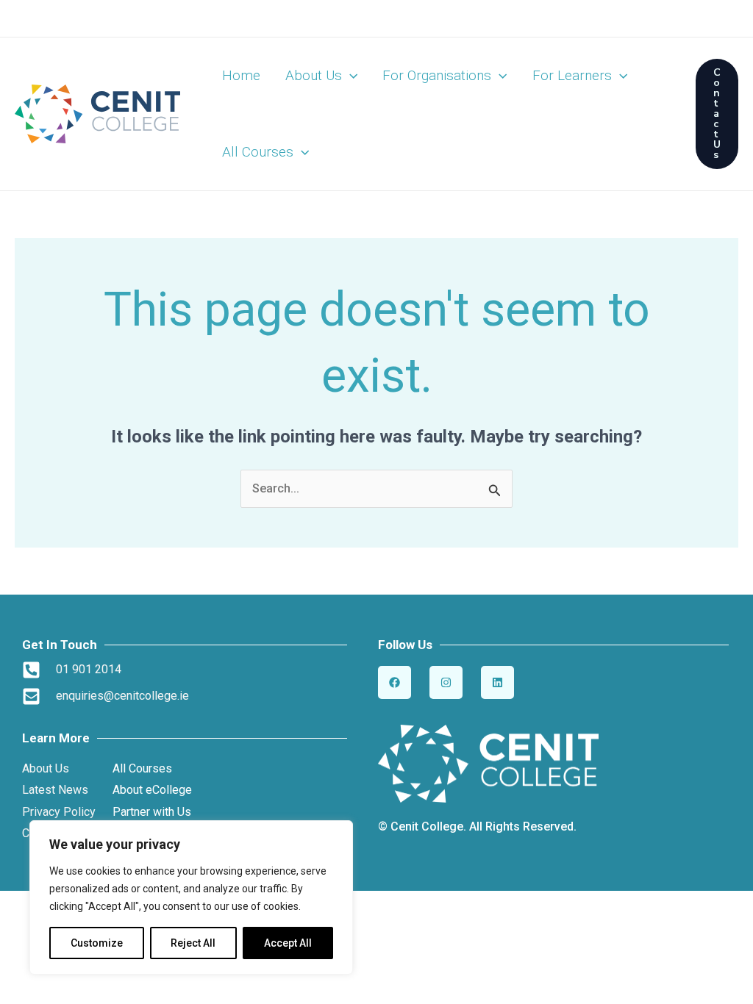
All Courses (257, 151)
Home (241, 75)
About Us (313, 75)
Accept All (288, 943)
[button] (349, 75)
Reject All (193, 943)
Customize (97, 943)
